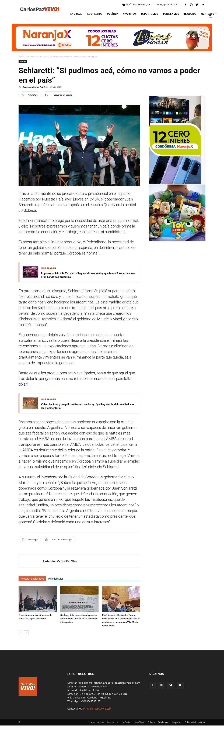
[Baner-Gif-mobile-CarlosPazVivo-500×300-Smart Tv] (175, 182)
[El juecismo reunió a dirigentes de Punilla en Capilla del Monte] (38, 599)
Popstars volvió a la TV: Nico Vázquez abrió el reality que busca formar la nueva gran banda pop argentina (88, 275)
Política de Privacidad (195, 722)
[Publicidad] (112, 37)
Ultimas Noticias (96, 722)
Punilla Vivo (171, 13)
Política (112, 13)
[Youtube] (202, 4)
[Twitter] (197, 4)
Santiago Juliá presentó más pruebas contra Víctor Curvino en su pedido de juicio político (78, 618)
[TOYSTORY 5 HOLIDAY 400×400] (177, 240)
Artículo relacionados (32, 578)
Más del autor (55, 578)
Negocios (190, 13)
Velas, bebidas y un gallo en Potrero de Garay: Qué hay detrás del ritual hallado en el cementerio (87, 406)
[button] (210, 17)
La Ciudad (76, 13)
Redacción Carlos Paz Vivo (35, 87)
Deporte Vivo (149, 13)
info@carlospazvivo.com (97, 708)
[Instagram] (191, 4)
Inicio (21, 56)
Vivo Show (129, 13)
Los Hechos (94, 13)
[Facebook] (185, 4)
